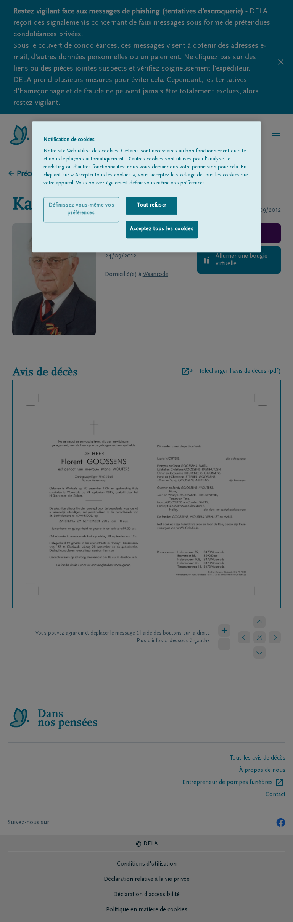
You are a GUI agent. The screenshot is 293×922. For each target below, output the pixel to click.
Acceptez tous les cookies (162, 229)
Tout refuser (151, 205)
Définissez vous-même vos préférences (81, 209)
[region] (146, 186)
